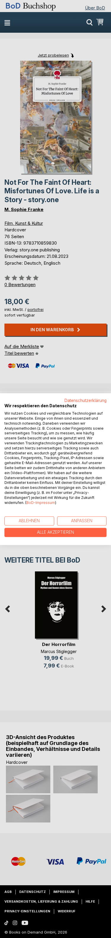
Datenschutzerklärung (86, 400)
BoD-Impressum (40, 502)
